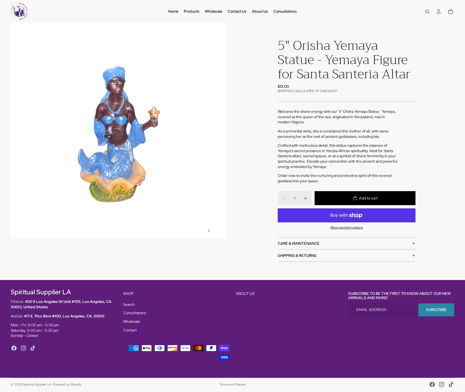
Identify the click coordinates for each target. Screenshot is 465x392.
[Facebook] (14, 348)
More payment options (346, 227)
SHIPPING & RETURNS (297, 255)
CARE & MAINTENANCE (298, 243)
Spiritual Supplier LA (37, 384)
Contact (130, 330)
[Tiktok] (33, 348)
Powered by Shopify (67, 384)
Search (129, 304)
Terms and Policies (232, 384)
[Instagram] (23, 348)
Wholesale (131, 321)
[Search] (427, 12)
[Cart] (450, 12)
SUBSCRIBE (436, 309)
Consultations (134, 313)
